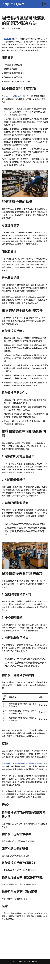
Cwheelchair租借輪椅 (12, 96)
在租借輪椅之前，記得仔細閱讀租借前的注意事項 (22, 763)
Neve (15, 961)
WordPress (32, 961)
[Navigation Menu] (45, 4)
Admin (6, 29)
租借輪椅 (7, 39)
